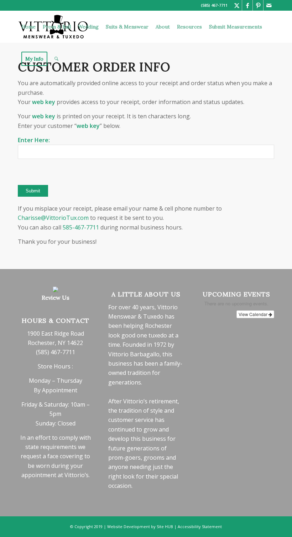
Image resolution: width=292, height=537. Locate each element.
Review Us (55, 297)
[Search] (56, 59)
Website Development (128, 526)
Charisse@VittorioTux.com (53, 218)
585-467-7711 (81, 227)
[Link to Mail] (269, 5)
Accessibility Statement (200, 526)
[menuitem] (28, 27)
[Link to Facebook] (247, 5)
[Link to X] (236, 5)
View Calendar (253, 314)
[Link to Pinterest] (258, 5)
